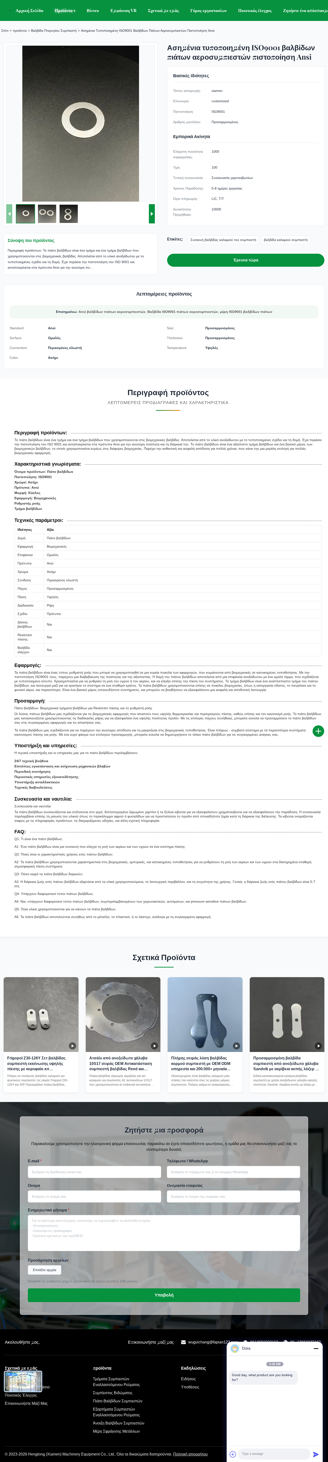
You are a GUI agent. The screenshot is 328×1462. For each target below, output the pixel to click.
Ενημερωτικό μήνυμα (48, 1210)
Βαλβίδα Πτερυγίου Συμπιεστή (54, 30)
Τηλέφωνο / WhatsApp (187, 1161)
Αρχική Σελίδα (29, 10)
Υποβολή (164, 1295)
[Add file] (233, 1454)
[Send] (316, 1454)
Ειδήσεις (188, 1379)
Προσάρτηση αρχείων (48, 1260)
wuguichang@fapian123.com (213, 1342)
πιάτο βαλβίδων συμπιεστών (117, 1401)
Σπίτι (4, 30)
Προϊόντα (65, 10)
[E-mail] (323, 726)
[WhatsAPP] (323, 747)
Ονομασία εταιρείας (185, 1186)
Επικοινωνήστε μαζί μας (26, 1403)
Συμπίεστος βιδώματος (113, 1393)
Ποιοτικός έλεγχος (255, 10)
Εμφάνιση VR (123, 10)
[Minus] (316, 1348)
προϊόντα (20, 30)
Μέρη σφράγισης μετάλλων (116, 1431)
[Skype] (323, 736)
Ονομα (34, 1186)
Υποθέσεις (190, 1387)
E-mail (35, 1161)
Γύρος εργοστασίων (208, 10)
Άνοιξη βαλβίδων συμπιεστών (118, 1423)
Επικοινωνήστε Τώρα (41, 1084)
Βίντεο (93, 10)
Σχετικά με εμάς (163, 10)
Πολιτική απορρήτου (190, 1454)
